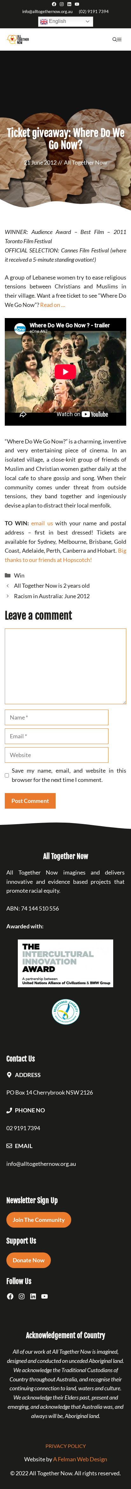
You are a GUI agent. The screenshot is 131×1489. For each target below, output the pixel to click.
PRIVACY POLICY (65, 1446)
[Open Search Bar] (115, 39)
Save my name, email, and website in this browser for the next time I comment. (69, 775)
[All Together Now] (17, 39)
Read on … (52, 304)
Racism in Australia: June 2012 (52, 595)
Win (19, 575)
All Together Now (85, 162)
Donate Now (29, 1260)
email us (42, 523)
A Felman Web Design (80, 1459)
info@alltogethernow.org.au (47, 11)
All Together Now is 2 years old (52, 585)
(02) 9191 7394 (94, 11)
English (57, 21)
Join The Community (39, 1219)
